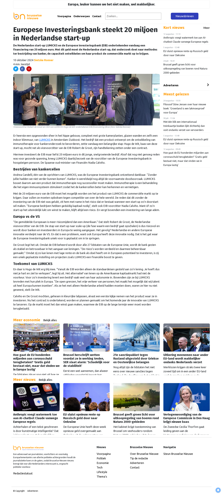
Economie (103, 462)
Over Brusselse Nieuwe (144, 453)
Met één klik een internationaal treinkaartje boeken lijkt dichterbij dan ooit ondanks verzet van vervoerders (184, 125)
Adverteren (170, 85)
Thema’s (102, 476)
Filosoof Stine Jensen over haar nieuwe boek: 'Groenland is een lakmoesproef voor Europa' (184, 108)
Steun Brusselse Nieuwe (178, 453)
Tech (100, 467)
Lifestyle (102, 471)
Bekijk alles (50, 320)
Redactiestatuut (23, 473)
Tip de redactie (139, 458)
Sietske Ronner (43, 60)
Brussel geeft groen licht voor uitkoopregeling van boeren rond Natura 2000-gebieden (185, 68)
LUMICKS (45, 139)
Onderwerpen (81, 16)
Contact (96, 16)
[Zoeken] (166, 16)
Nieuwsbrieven (185, 16)
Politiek (101, 458)
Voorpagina (64, 16)
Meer (206, 27)
